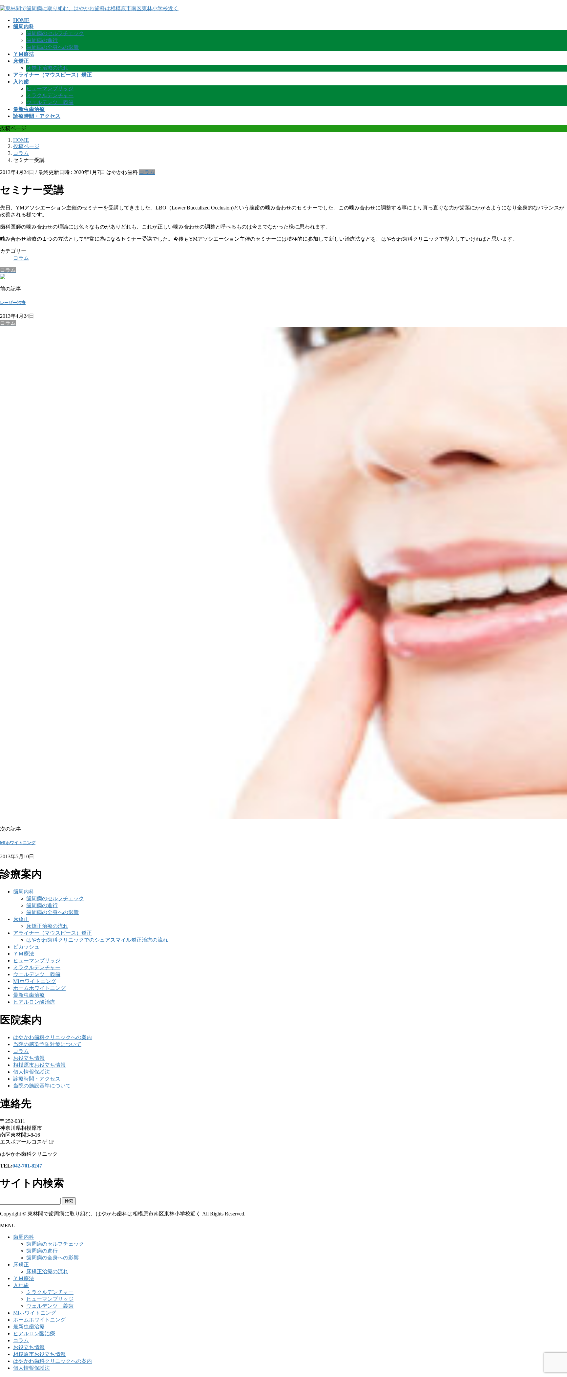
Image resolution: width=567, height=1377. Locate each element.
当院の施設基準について (42, 1085)
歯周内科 (23, 891)
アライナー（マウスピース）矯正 (52, 933)
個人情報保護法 (31, 1072)
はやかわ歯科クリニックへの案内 (52, 1037)
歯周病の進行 (42, 40)
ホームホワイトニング (39, 988)
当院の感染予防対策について (47, 1044)
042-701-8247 (27, 1166)
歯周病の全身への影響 (52, 47)
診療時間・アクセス (36, 1079)
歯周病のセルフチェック (55, 33)
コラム (147, 172)
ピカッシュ (26, 947)
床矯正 (21, 919)
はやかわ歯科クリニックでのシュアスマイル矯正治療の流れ (97, 940)
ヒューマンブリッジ (50, 88)
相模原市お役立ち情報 (39, 1065)
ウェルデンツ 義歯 (50, 102)
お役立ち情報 (29, 1058)
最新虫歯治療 (29, 995)
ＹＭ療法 (23, 953)
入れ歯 (21, 1285)
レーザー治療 (13, 302)
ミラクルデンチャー (50, 95)
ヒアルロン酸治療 (34, 1002)
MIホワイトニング (17, 842)
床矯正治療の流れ (47, 68)
